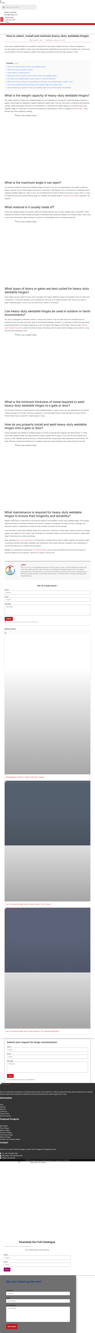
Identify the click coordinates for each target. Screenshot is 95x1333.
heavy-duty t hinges (81, 109)
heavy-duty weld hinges (24, 540)
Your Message (11, 1305)
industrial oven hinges (70, 196)
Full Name (9, 1290)
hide (16, 63)
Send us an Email (10, 12)
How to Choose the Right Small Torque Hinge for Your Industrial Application (32, 1031)
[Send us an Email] (1, 13)
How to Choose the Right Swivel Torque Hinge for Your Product (28, 904)
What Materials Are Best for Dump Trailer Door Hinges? (25, 777)
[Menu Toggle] (47, 24)
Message (8, 604)
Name (7, 589)
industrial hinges (40, 550)
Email (6, 596)
